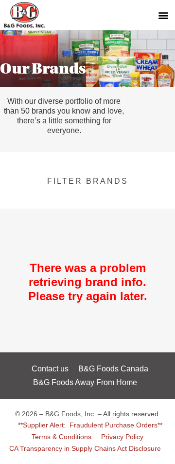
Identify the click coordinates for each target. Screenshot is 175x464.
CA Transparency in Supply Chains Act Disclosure (85, 448)
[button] (163, 15)
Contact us (50, 369)
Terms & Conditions (61, 437)
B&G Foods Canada (113, 369)
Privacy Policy (122, 437)
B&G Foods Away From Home (85, 382)
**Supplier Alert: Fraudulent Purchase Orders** (90, 425)
